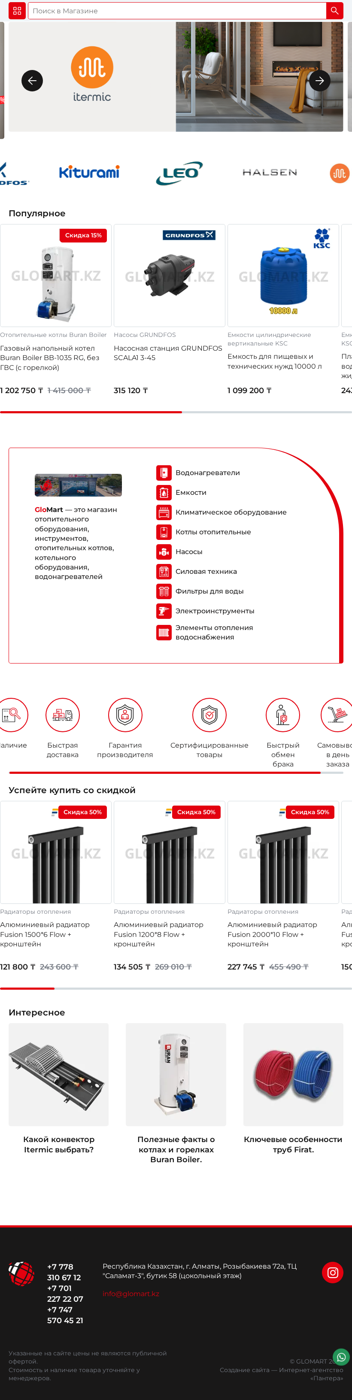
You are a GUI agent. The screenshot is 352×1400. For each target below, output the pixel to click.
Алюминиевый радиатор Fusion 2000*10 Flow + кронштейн (272, 934)
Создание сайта (245, 1370)
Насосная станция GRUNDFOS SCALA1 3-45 (168, 353)
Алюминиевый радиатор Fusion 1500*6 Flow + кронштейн (45, 934)
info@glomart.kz (131, 1294)
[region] (176, 736)
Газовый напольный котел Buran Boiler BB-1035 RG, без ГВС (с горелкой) (50, 358)
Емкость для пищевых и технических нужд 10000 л (275, 361)
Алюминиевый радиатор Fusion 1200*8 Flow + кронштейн (158, 934)
